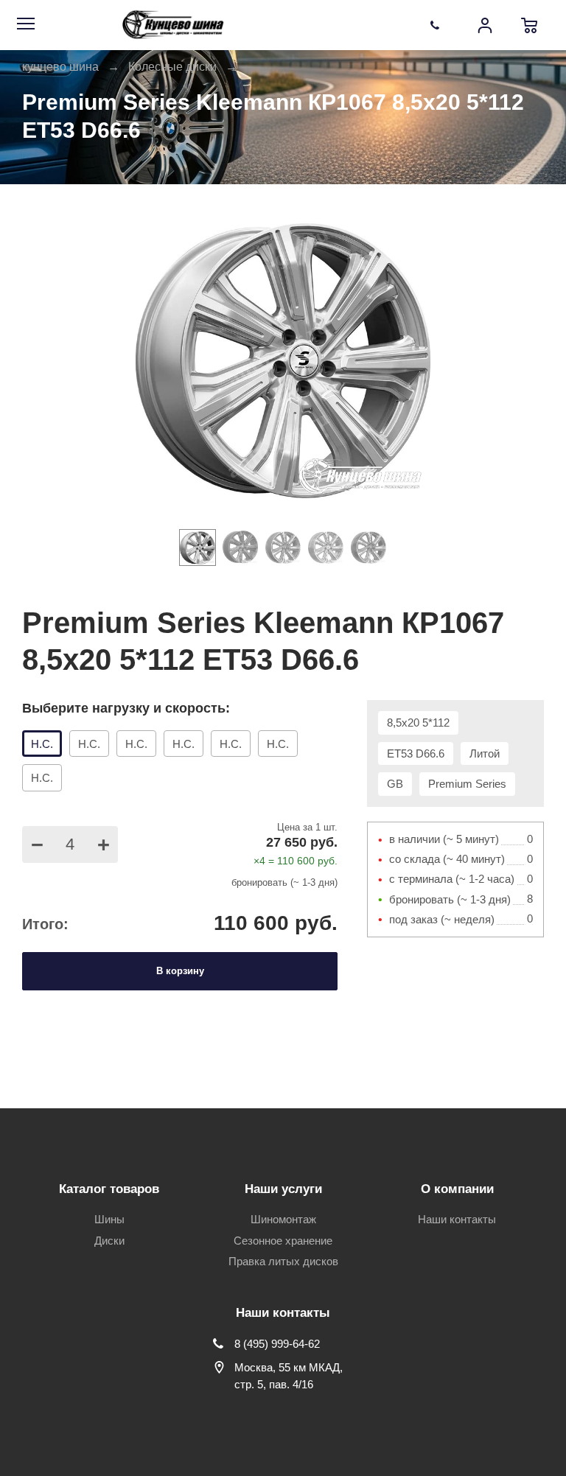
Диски (109, 1240)
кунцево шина (60, 66)
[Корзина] (529, 25)
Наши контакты (457, 1219)
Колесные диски (172, 66)
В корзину (180, 970)
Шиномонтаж (283, 1219)
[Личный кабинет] (485, 25)
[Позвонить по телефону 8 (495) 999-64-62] (441, 25)
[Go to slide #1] (197, 547)
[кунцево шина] (174, 25)
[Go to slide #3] (283, 547)
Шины (109, 1219)
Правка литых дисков (283, 1261)
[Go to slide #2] (240, 547)
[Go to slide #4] (325, 547)
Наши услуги (283, 1189)
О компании (457, 1189)
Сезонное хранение (283, 1240)
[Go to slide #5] (368, 547)
